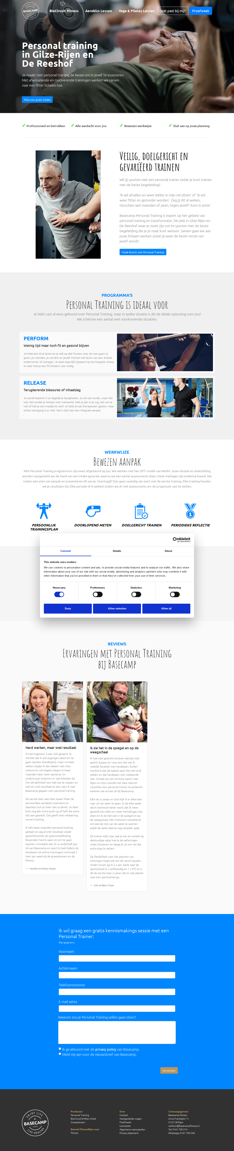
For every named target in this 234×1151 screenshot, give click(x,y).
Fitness (74, 1132)
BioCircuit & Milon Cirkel (83, 1118)
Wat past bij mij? (173, 11)
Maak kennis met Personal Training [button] (143, 252)
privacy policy (105, 1049)
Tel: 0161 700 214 (177, 1129)
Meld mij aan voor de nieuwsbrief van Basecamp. (99, 1054)
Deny (68, 608)
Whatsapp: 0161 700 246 (181, 1133)
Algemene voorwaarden (132, 1129)
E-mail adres (68, 1002)
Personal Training (80, 1115)
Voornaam (66, 951)
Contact (124, 1115)
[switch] (98, 594)
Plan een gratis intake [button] (37, 99)
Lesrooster (125, 1125)
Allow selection (117, 608)
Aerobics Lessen (98, 11)
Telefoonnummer (72, 985)
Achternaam (68, 968)
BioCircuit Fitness (64, 11)
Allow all (166, 608)
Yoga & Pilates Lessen (137, 11)
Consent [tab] (65, 550)
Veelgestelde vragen (131, 1118)
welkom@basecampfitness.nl (184, 1125)
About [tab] (168, 550)
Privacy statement (129, 1133)
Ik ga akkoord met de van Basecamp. (101, 1049)
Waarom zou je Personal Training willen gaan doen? (97, 1017)
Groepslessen (78, 1122)
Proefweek (200, 11)
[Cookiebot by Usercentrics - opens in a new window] (175, 539)
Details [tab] (117, 550)
